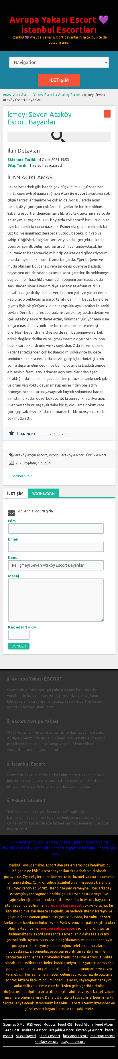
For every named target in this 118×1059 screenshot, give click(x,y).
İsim (12, 521)
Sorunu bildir (21, 476)
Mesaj (13, 576)
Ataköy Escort (69, 95)
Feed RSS (65, 1024)
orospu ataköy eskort (66, 455)
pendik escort (49, 1036)
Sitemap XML (13, 1024)
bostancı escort (75, 1036)
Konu (12, 558)
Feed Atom (84, 1024)
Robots (50, 1024)
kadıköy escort (46, 1041)
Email (13, 539)
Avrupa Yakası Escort (38, 95)
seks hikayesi (26, 1036)
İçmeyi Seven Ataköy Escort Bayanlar (39, 118)
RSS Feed (34, 1024)
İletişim (59, 80)
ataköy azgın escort (31, 455)
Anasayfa (10, 95)
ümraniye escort (89, 1030)
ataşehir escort (61, 1030)
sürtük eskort (96, 455)
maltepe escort (34, 1030)
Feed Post (11, 1030)
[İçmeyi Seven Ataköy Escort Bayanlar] (59, 139)
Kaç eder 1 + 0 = (22, 627)
